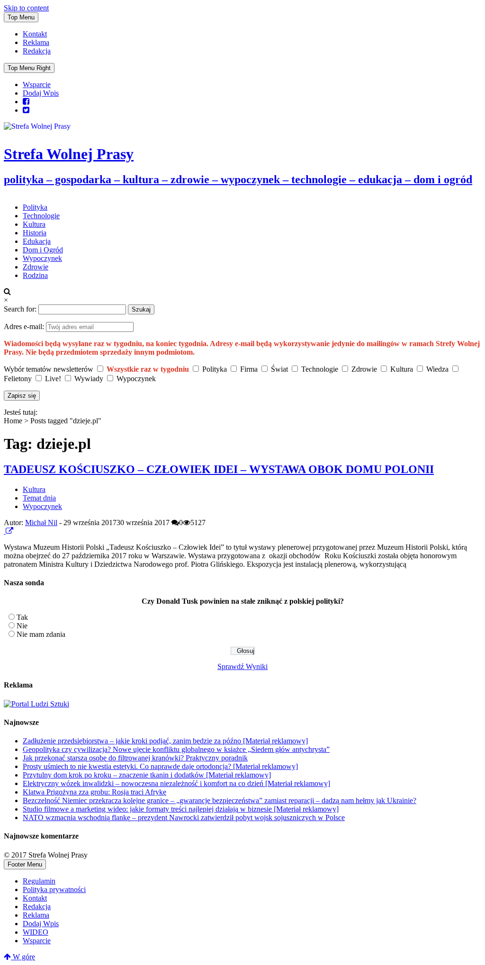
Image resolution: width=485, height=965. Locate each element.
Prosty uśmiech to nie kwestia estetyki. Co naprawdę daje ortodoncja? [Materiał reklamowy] (160, 766)
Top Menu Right (29, 67)
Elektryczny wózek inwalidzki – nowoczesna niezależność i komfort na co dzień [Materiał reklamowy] (176, 783)
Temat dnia (39, 498)
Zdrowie (35, 267)
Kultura (34, 224)
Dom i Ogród (43, 250)
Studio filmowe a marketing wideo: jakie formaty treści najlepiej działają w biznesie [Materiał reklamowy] (181, 809)
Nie (22, 626)
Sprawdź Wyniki (242, 666)
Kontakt (35, 34)
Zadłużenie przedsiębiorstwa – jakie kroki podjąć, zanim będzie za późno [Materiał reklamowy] (165, 741)
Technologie (41, 216)
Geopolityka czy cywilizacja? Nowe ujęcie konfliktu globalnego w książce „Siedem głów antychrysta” (176, 749)
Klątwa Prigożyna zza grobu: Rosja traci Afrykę (94, 792)
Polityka (35, 207)
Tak (22, 617)
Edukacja (37, 241)
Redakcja (37, 51)
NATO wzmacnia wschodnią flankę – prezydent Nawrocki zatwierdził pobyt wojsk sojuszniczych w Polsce (184, 817)
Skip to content (26, 8)
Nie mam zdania (41, 634)
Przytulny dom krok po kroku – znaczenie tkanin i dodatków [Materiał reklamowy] (147, 775)
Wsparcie (37, 84)
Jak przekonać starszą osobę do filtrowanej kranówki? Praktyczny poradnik (135, 758)
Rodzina (35, 275)
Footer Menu (25, 864)
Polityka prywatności (54, 889)
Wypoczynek (42, 258)
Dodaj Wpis (41, 93)
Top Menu (21, 17)
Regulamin (39, 881)
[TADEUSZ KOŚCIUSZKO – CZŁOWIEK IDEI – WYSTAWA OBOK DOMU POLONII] (5, 531)
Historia (34, 233)
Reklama (36, 42)
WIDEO (35, 932)
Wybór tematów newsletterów (48, 369)
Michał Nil (41, 522)
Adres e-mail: (25, 326)
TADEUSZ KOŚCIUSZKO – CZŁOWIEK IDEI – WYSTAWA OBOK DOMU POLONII (219, 469)
